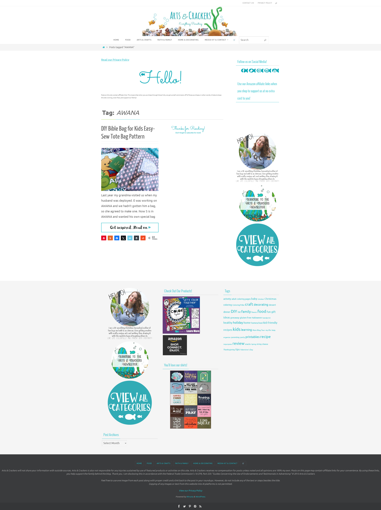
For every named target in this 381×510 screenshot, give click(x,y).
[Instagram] (267, 73)
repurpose (227, 344)
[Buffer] (136, 238)
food (261, 311)
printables (252, 337)
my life (268, 330)
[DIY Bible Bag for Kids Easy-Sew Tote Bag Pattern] (130, 169)
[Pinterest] (260, 73)
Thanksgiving (229, 350)
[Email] (130, 238)
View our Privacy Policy (190, 490)
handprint (267, 318)
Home (139, 463)
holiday (238, 323)
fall (239, 312)
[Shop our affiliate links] (175, 354)
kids (237, 329)
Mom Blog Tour (259, 330)
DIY (234, 311)
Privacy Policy (265, 3)
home (247, 322)
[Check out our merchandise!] (190, 400)
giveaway (234, 318)
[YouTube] (275, 73)
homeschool (257, 323)
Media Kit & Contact (227, 463)
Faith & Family (181, 463)
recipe (265, 336)
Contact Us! (248, 3)
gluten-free (245, 317)
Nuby (273, 330)
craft (249, 304)
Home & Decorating (203, 463)
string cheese (262, 344)
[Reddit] (143, 238)
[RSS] (200, 506)
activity (227, 298)
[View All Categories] (257, 244)
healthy (227, 322)
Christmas (270, 298)
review (238, 343)
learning (246, 330)
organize (227, 337)
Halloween (257, 318)
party (242, 337)
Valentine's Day (246, 350)
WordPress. (200, 496)
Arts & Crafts (163, 463)
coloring (227, 304)
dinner (226, 312)
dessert (272, 305)
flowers (254, 312)
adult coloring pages (241, 299)
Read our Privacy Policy (115, 59)
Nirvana (189, 496)
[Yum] (110, 238)
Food (149, 463)
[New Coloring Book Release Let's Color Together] (181, 333)
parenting (235, 337)
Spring (253, 344)
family (246, 311)
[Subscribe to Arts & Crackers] (257, 202)
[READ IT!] (130, 227)
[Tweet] (123, 238)
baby (254, 298)
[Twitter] (252, 73)
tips (237, 349)
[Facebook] (244, 73)
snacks (248, 344)
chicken (261, 299)
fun (269, 312)
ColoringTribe (238, 305)
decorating (261, 305)
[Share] (116, 238)
